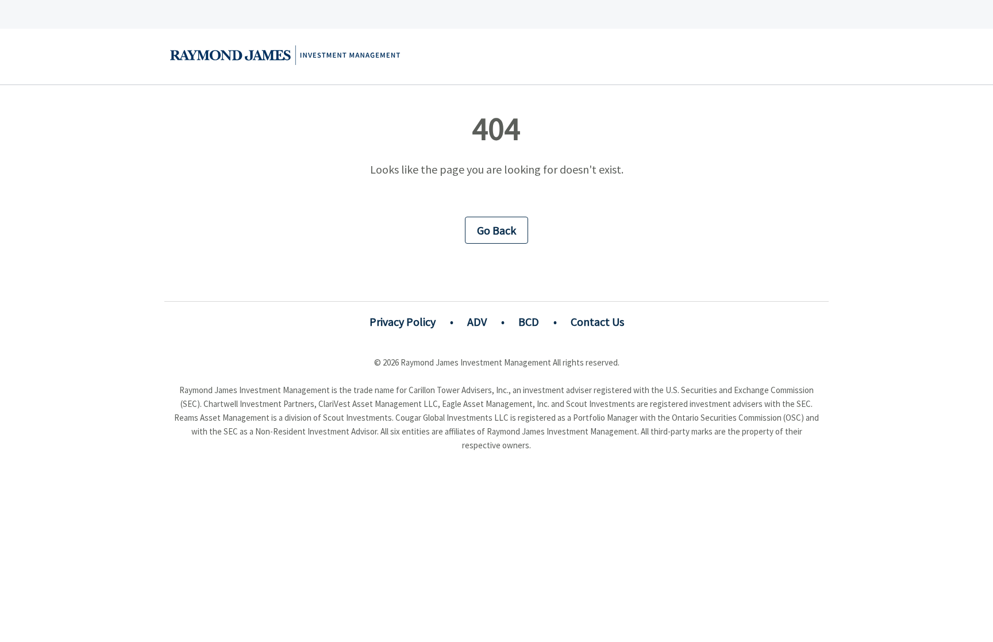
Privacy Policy (403, 321)
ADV (477, 321)
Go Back (496, 230)
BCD (528, 321)
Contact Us (597, 321)
